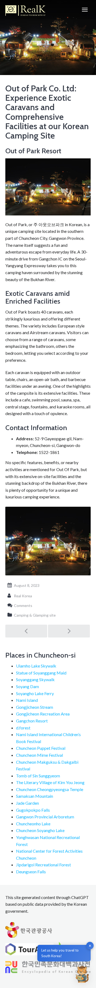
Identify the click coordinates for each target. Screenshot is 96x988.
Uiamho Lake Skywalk (36, 665)
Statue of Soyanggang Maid (41, 672)
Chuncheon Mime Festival (39, 755)
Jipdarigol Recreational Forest (43, 864)
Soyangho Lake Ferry (35, 693)
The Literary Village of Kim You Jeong (50, 782)
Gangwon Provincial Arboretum (45, 816)
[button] (82, 974)
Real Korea (23, 596)
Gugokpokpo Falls (33, 809)
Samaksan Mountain (34, 796)
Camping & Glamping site (35, 615)
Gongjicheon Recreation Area (43, 713)
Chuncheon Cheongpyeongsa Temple (49, 789)
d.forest (23, 727)
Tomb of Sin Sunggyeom (38, 775)
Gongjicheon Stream (34, 707)
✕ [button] (90, 946)
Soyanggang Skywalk (35, 679)
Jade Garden (27, 803)
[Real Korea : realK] (25, 9)
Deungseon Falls (31, 871)
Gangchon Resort (32, 720)
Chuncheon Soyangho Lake (40, 830)
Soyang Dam (27, 686)
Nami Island (27, 700)
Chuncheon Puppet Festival (40, 748)
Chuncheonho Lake (33, 823)
